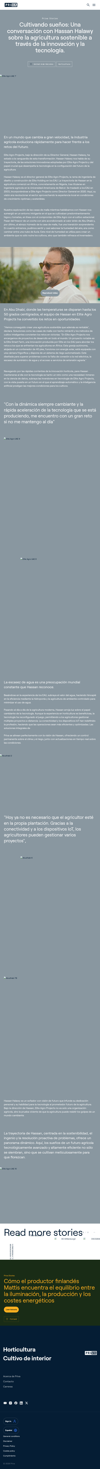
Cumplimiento (9, 1456)
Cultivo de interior (27, 1358)
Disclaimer (7, 1441)
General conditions (11, 1436)
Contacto (8, 1381)
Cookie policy (9, 1451)
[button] (34, 1250)
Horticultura (19, 1349)
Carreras (8, 1386)
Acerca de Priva (11, 1376)
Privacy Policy (9, 1446)
